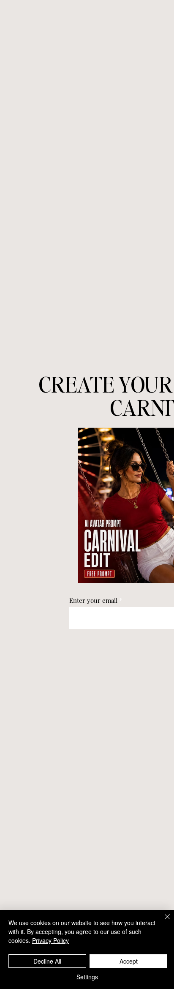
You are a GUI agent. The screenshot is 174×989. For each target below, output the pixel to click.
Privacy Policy (50, 940)
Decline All (47, 961)
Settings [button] (87, 977)
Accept (129, 961)
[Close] (162, 922)
